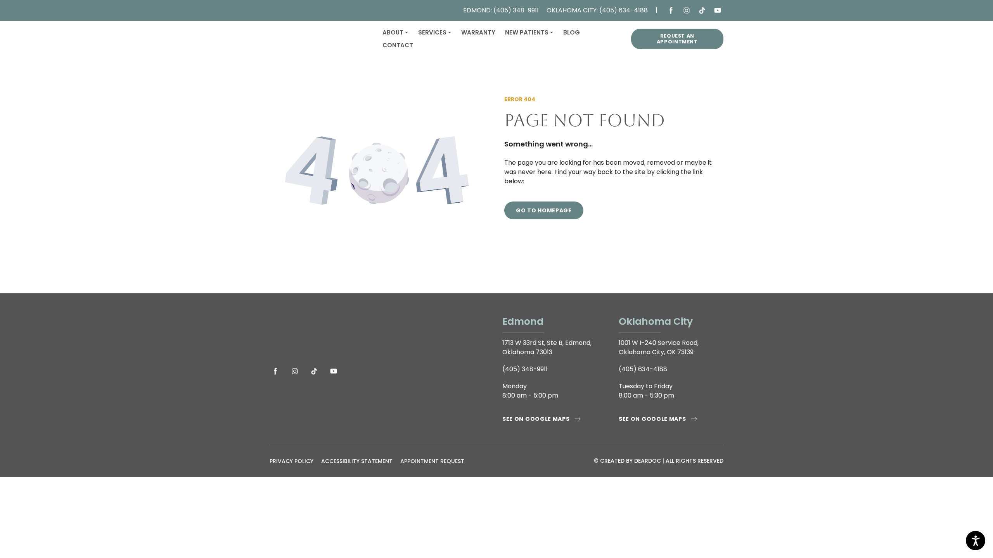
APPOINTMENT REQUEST (432, 461)
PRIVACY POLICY (291, 461)
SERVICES (432, 32)
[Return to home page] (320, 39)
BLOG (571, 32)
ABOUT (392, 32)
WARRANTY (478, 32)
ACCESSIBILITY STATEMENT (357, 461)
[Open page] (380, 335)
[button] (671, 10)
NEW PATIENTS (526, 32)
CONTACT (397, 45)
